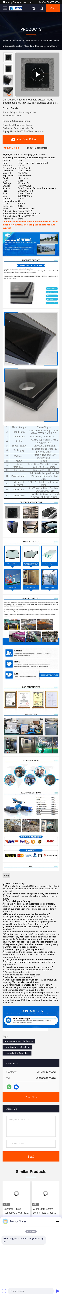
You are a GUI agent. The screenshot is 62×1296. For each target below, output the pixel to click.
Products (17, 40)
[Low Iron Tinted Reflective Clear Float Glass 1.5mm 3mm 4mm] (16, 1193)
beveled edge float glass (17, 1053)
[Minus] (57, 1221)
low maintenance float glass (19, 1041)
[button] (9, 95)
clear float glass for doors (17, 1047)
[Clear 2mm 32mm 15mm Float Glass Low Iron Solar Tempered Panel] (45, 1193)
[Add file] (4, 1290)
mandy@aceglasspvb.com (19, 2)
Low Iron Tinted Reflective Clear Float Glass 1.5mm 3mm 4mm (16, 1211)
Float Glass (31, 40)
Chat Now (31, 1097)
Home (6, 40)
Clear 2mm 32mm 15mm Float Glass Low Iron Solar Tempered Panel (43, 1211)
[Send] (57, 1290)
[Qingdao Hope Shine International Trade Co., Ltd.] (15, 8)
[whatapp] (9, 1087)
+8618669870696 (50, 2)
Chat (52, 8)
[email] (16, 1087)
